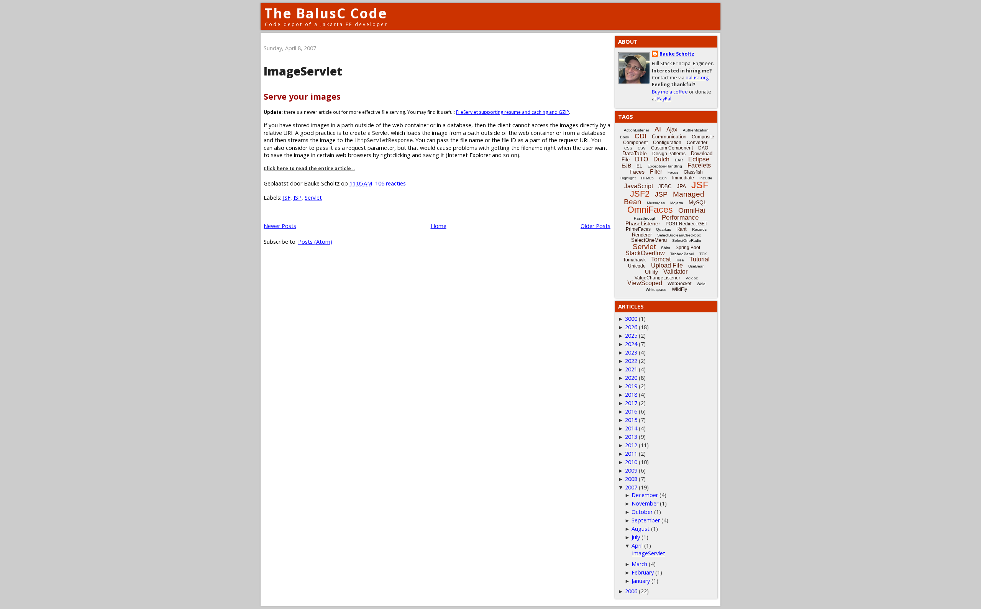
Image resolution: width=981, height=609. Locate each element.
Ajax (672, 129)
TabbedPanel (682, 254)
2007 (631, 487)
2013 (631, 436)
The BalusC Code (325, 13)
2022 (631, 360)
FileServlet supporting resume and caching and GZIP (512, 112)
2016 (631, 411)
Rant (681, 229)
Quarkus (663, 229)
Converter (697, 142)
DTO (641, 159)
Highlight (628, 178)
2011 (631, 453)
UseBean (696, 266)
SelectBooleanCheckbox (679, 235)
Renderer (642, 235)
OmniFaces (650, 210)
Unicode (637, 266)
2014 (631, 428)
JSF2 (640, 194)
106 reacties (390, 183)
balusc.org (697, 77)
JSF (286, 197)
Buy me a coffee (670, 92)
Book (624, 137)
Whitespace (656, 289)
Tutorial (699, 259)
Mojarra (676, 203)
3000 (631, 318)
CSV (642, 148)
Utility (651, 272)
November (645, 503)
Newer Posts (280, 226)
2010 (631, 462)
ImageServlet (303, 71)
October (642, 511)
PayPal (664, 98)
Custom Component (672, 148)
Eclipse (698, 159)
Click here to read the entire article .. (309, 168)
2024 (631, 344)
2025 (631, 335)
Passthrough (645, 218)
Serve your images (302, 96)
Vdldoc (692, 278)
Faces (637, 172)
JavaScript (638, 186)
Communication (669, 137)
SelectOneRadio (686, 240)
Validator (675, 271)
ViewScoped (644, 283)
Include (705, 178)
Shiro (665, 248)
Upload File (667, 265)
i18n (663, 178)
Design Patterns (669, 153)
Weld (701, 284)
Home (438, 226)
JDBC (664, 186)
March (639, 564)
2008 (631, 479)
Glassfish (693, 172)
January (641, 580)
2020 (631, 377)
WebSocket (679, 283)
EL (639, 166)
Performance (680, 217)
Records (699, 229)
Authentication (696, 130)
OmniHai (691, 210)
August (641, 528)
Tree (680, 260)
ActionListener (636, 130)
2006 (631, 591)
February (643, 572)
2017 (631, 403)
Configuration (667, 142)
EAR (679, 160)
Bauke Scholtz (676, 54)
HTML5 (647, 178)
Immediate (683, 178)
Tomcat (661, 259)
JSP (298, 197)
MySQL (698, 202)
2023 (631, 352)
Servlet (313, 197)
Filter (656, 171)
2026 (631, 327)
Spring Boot (688, 247)
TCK (703, 254)
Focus (673, 172)
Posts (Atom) (315, 241)
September (646, 520)
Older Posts (595, 226)
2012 (631, 445)
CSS (628, 148)
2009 (631, 470)
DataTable (634, 153)
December (645, 495)
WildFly (679, 289)
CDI (640, 136)
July (636, 537)
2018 (631, 394)
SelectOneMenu (649, 240)
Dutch (661, 159)
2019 (631, 386)
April (637, 545)
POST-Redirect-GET (686, 224)
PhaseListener (642, 223)
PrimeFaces (638, 229)
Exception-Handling (665, 166)
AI (658, 129)
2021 (631, 369)
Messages (656, 203)
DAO (703, 148)
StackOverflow (645, 253)
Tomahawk (634, 260)
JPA (681, 186)
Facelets (699, 165)
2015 (631, 420)
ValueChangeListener (657, 278)
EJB (626, 166)
